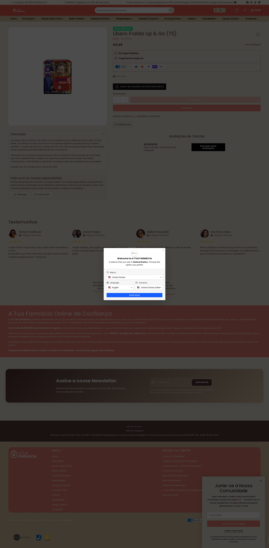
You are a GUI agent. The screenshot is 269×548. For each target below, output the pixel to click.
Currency (143, 283)
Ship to (113, 272)
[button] (134, 277)
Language (114, 283)
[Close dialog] (163, 250)
